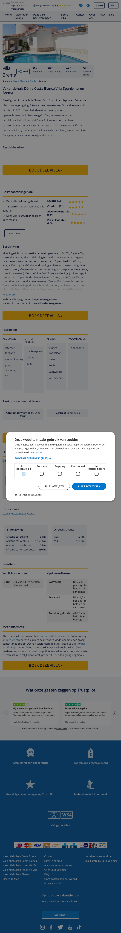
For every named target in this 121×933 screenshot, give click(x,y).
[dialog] (60, 466)
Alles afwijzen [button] (54, 486)
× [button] (110, 435)
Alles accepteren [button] (89, 486)
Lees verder (36, 452)
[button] (60, 458)
